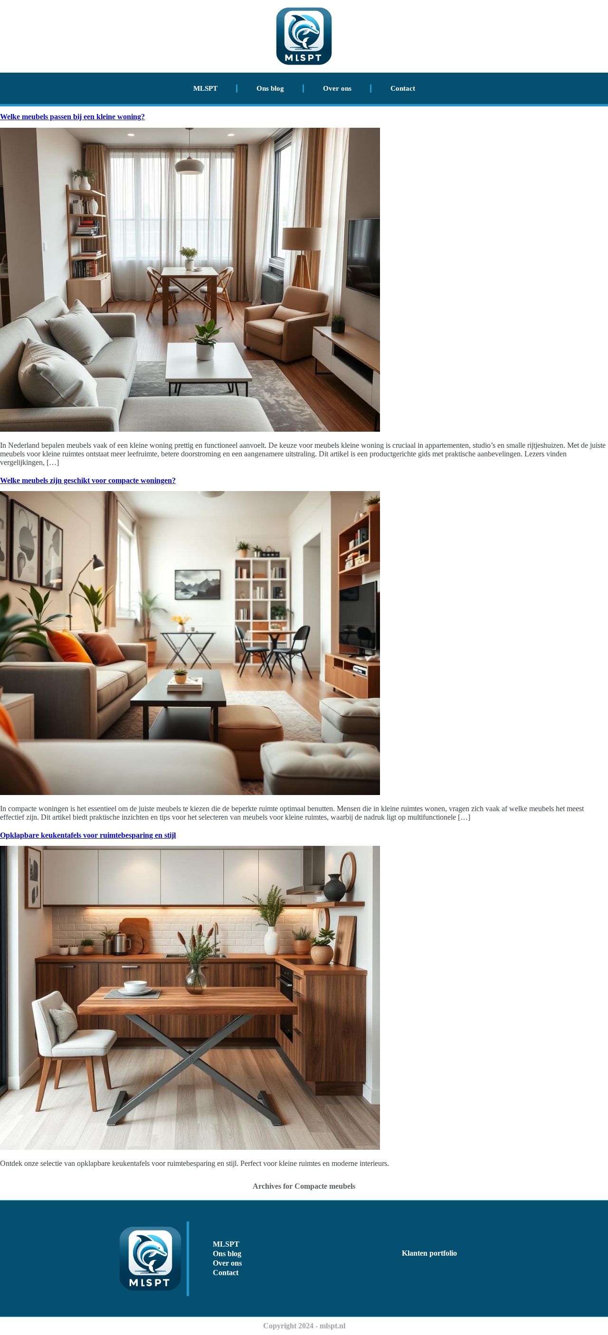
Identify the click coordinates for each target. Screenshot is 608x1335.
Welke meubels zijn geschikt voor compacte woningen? (88, 480)
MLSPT (205, 88)
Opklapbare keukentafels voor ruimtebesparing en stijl (88, 835)
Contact (402, 88)
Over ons (337, 88)
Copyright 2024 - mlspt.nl (304, 1326)
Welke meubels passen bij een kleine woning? (72, 117)
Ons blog (270, 88)
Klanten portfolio (429, 1253)
